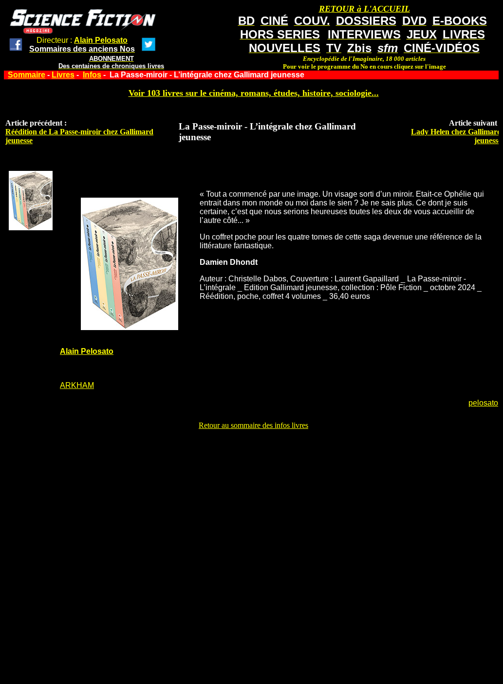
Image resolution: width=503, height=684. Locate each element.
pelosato (483, 403)
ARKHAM (77, 385)
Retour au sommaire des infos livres (253, 425)
